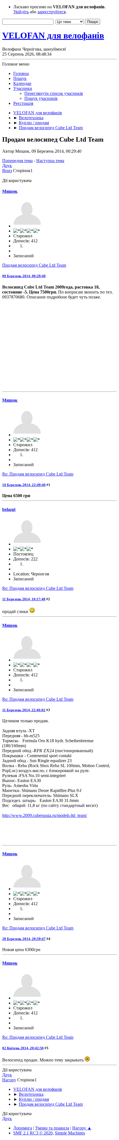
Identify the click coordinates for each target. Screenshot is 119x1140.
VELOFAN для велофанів (53, 35)
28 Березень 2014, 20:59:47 (24, 939)
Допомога (22, 1128)
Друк (7, 165)
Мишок (9, 191)
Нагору (9, 1079)
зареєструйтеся (51, 11)
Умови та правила (52, 1128)
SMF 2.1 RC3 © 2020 (33, 1133)
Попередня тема (17, 160)
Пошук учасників (41, 98)
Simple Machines (70, 1133)
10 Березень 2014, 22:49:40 (24, 485)
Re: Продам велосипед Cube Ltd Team (37, 474)
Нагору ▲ (82, 1128)
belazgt (8, 509)
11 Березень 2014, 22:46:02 (23, 710)
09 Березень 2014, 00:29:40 (24, 276)
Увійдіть (21, 11)
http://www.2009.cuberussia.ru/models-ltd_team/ (44, 815)
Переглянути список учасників (53, 93)
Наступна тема (50, 160)
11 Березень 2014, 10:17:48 (23, 599)
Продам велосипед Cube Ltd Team (34, 265)
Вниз (7, 170)
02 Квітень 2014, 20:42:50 (23, 1048)
